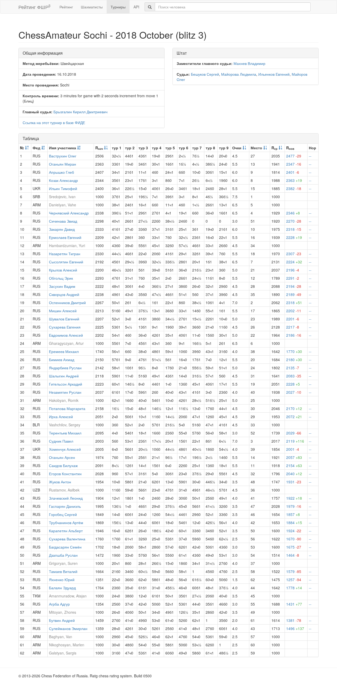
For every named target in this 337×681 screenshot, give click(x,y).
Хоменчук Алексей (65, 449)
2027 (293, 392)
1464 (292, 555)
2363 (294, 180)
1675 (293, 547)
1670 (293, 538)
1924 (293, 530)
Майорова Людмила (238, 74)
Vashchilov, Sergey (64, 424)
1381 (293, 620)
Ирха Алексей (61, 416)
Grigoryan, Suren (63, 563)
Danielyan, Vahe (62, 204)
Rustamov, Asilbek (64, 490)
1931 (293, 481)
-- (310, 155)
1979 (293, 506)
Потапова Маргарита (67, 408)
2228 (294, 237)
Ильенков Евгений (274, 74)
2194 (293, 286)
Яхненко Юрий (62, 579)
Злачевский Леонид (66, 498)
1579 (293, 571)
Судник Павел (61, 441)
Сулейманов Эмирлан (68, 628)
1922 (294, 498)
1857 (293, 514)
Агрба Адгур (59, 604)
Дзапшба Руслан (63, 555)
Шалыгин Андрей (64, 375)
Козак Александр (63, 180)
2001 (292, 449)
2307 (293, 253)
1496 (295, 628)
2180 (294, 359)
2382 (293, 188)
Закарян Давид (62, 229)
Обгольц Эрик (61, 278)
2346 (293, 213)
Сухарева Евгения (65, 327)
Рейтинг (66, 6)
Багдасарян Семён (65, 547)
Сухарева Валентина (67, 538)
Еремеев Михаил (64, 351)
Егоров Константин (65, 473)
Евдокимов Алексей (66, 335)
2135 (292, 367)
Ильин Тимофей (63, 188)
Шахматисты (92, 6)
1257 (293, 579)
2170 (294, 408)
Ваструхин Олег (62, 155)
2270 (293, 221)
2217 (292, 327)
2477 (293, 155)
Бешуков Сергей (205, 74)
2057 (294, 457)
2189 (293, 294)
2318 (293, 229)
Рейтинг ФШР (34, 6)
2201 (292, 318)
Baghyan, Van (60, 636)
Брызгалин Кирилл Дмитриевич (80, 111)
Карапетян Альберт (66, 530)
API (136, 6)
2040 (294, 473)
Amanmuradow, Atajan (68, 595)
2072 (294, 416)
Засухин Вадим (62, 286)
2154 (294, 465)
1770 (294, 351)
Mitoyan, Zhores (62, 612)
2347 (293, 164)
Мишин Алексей (63, 310)
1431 (294, 604)
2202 (293, 310)
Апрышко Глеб (61, 172)
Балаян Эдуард (62, 587)
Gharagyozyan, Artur (66, 343)
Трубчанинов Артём (66, 522)
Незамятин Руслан (65, 392)
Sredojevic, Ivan (62, 196)
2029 (293, 433)
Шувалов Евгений (64, 318)
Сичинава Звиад (63, 221)
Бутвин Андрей (62, 620)
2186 (293, 335)
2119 (295, 441)
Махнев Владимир (249, 63)
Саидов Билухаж (63, 465)
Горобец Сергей (63, 514)
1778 (294, 587)
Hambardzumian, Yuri (67, 245)
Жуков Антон (60, 481)
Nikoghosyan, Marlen (66, 644)
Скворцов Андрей (64, 294)
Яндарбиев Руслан (65, 367)
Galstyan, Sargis (62, 653)
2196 (292, 270)
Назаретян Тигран (64, 253)
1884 (294, 522)
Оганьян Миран (62, 164)
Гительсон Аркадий (65, 384)
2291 (292, 278)
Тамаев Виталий (63, 571)
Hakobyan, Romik (63, 400)
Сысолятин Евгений (66, 261)
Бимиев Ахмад (61, 359)
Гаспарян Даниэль (65, 506)
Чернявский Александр (69, 213)
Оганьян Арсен (62, 457)
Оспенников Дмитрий (67, 302)
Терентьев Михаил (65, 433)
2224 (294, 261)
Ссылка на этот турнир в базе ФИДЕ (54, 122)
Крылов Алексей (63, 270)
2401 (292, 172)
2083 (293, 375)
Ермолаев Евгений (65, 237)
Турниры (118, 6)
